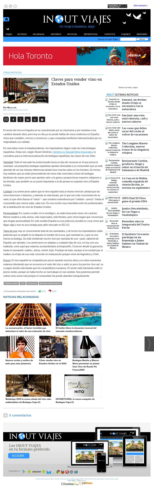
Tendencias (32, 283)
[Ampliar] (25, 102)
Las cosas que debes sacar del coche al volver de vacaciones (135, 131)
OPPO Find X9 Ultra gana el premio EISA (134, 200)
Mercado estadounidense (50, 283)
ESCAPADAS (38, 34)
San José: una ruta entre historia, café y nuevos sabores (135, 118)
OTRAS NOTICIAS (12, 72)
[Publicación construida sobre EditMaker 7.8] (85, 484)
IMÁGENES (142, 34)
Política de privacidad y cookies (100, 479)
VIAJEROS (126, 34)
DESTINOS (56, 34)
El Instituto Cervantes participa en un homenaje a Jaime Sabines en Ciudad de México (135, 240)
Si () (43, 291)
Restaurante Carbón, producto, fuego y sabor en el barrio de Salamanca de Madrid (135, 165)
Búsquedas (75, 479)
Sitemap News (66, 479)
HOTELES (22, 34)
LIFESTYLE (110, 34)
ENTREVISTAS (91, 34)
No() (53, 291)
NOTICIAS (72, 34)
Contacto (83, 480)
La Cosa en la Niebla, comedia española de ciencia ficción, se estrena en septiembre (136, 183)
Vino (23, 283)
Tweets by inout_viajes (128, 87)
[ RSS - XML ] (84, 479)
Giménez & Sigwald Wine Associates (72, 152)
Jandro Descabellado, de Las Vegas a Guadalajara (135, 211)
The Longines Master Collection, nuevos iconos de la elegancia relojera (135, 148)
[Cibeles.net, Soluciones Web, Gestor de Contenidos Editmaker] (70, 484)
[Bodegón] (77, 449)
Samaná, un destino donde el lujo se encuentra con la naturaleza (134, 104)
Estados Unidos (11, 283)
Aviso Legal (114, 479)
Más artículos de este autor (15, 110)
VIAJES (9, 34)
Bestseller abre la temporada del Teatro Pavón (135, 224)
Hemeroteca (45, 479)
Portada (38, 479)
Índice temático (55, 479)
